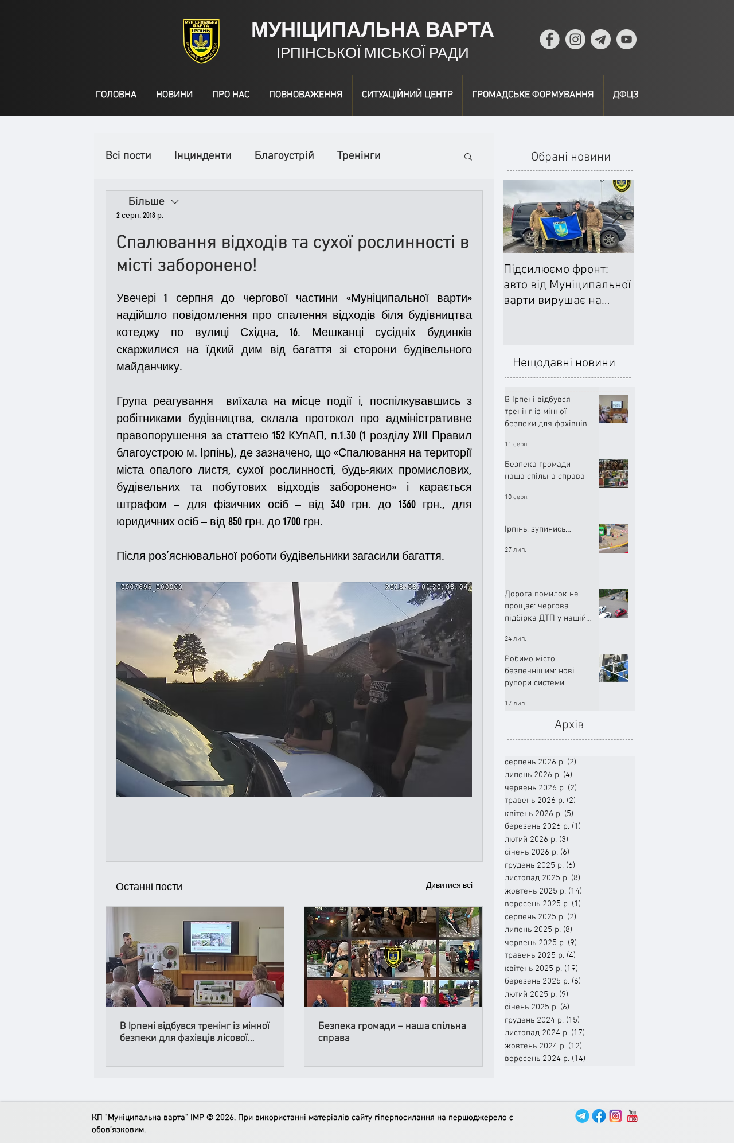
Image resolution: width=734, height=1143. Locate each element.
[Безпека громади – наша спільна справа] (393, 957)
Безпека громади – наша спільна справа (392, 1032)
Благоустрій (284, 156)
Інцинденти (203, 156)
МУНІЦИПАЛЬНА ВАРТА (372, 29)
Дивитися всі (449, 885)
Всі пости (128, 156)
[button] (468, 156)
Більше (355, 156)
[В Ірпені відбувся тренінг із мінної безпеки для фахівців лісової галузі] (195, 957)
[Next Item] (616, 216)
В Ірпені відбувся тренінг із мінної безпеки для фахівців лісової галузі (195, 1032)
